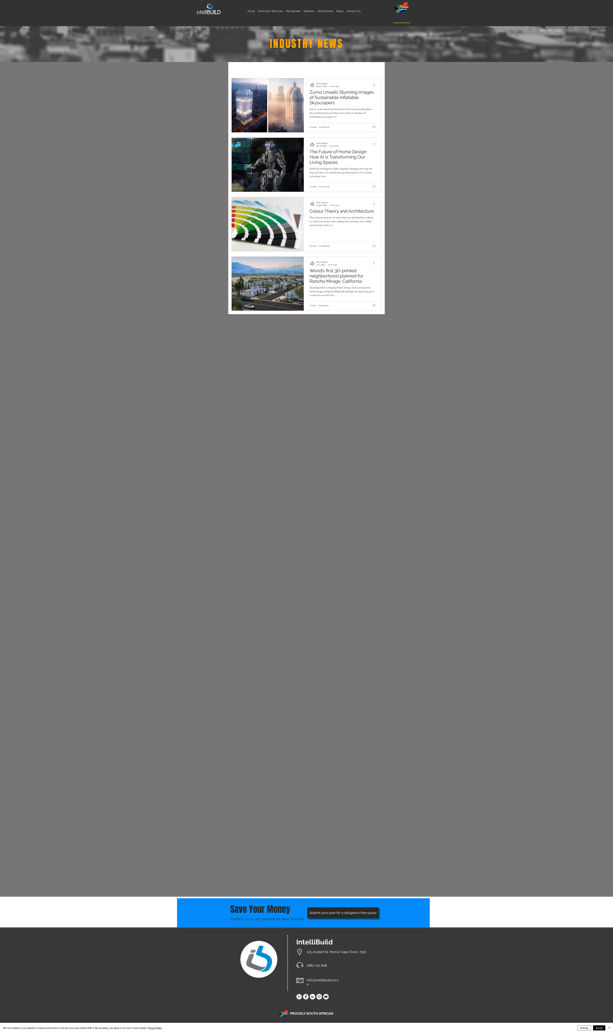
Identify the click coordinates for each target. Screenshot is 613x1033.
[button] (377, 69)
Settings (584, 1027)
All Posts (236, 68)
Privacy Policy (155, 1027)
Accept (599, 1027)
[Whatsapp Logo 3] (299, 996)
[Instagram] (319, 996)
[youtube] (326, 996)
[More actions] (375, 85)
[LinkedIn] (312, 996)
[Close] (609, 1027)
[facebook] (306, 996)
